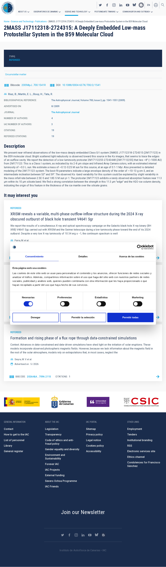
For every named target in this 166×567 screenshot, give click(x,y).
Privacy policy (94, 434)
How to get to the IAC (16, 434)
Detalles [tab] (83, 256)
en (148, 5)
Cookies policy (95, 445)
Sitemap (91, 429)
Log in (155, 5)
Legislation (51, 429)
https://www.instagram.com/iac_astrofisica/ (114, 5)
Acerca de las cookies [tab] (131, 256)
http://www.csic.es (141, 401)
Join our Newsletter (83, 512)
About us (22, 12)
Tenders (132, 434)
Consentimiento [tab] (34, 256)
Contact (8, 429)
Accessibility (93, 451)
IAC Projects (52, 469)
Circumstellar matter (15, 74)
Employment (134, 429)
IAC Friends (52, 486)
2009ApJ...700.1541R (34, 85)
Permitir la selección (83, 317)
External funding (55, 475)
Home (6, 21)
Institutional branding (139, 440)
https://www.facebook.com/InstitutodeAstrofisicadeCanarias (107, 5)
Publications (41, 21)
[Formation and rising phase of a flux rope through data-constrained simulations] (157, 376)
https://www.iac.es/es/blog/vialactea (141, 5)
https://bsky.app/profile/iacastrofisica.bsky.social (134, 5)
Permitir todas (130, 317)
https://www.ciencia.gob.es (22, 402)
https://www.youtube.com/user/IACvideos (127, 5)
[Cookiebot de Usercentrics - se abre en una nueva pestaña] (139, 247)
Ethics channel (136, 456)
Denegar (35, 317)
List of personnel (14, 440)
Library (8, 445)
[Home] (8, 8)
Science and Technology (76, 12)
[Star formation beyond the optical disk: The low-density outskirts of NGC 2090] (157, 317)
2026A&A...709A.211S (39, 376)
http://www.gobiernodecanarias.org (62, 401)
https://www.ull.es (98, 401)
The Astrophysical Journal (65, 112)
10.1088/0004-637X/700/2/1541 (81, 85)
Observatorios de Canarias (46, 12)
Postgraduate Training (105, 12)
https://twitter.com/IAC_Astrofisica (100, 5)
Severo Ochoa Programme (61, 481)
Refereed (14, 60)
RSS (129, 445)
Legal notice (93, 440)
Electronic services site (141, 451)
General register (13, 451)
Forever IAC (52, 464)
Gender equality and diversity (62, 449)
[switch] (64, 303)
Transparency (53, 434)
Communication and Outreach (136, 12)
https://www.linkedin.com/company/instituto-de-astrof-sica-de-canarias (120, 5)
